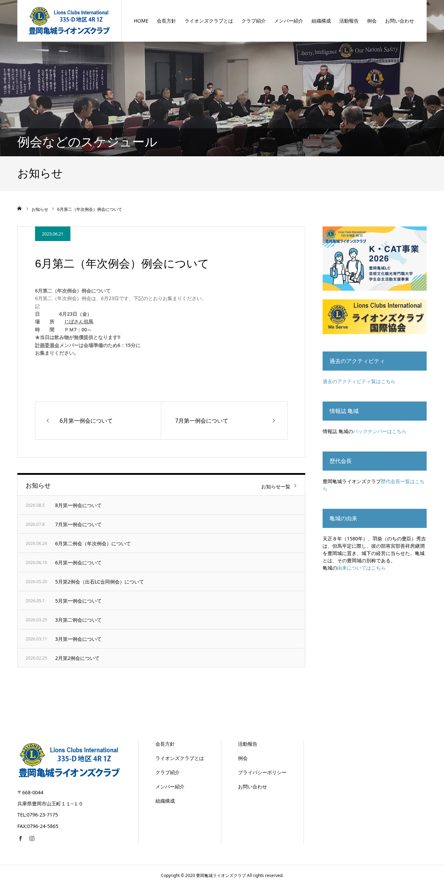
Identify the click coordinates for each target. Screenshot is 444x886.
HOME (141, 20)
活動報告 (349, 20)
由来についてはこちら (361, 567)
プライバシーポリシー (262, 772)
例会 (372, 20)
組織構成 (321, 20)
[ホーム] (19, 208)
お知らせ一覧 (275, 486)
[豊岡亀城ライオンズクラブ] (69, 20)
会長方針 (166, 20)
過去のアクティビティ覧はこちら (359, 381)
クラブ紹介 (253, 20)
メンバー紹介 (288, 20)
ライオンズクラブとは (209, 20)
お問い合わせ (399, 20)
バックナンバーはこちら (380, 431)
